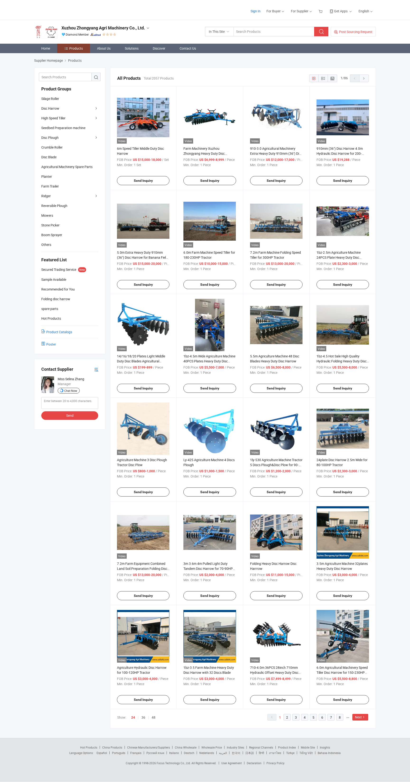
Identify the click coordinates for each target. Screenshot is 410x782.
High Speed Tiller (53, 118)
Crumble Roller (52, 147)
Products (76, 48)
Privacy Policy (275, 763)
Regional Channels (261, 747)
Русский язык (155, 753)
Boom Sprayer (51, 235)
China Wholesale (185, 747)
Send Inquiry (143, 181)
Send (70, 415)
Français (135, 753)
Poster (51, 344)
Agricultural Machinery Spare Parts (67, 166)
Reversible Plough (54, 205)
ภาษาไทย (275, 753)
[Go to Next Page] (363, 78)
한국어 (236, 753)
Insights (325, 747)
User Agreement (231, 763)
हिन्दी (261, 753)
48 (153, 717)
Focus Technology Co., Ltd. (174, 763)
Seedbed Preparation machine (63, 128)
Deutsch (189, 753)
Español (102, 753)
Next (358, 717)
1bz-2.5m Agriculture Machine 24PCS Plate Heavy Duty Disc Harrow (339, 257)
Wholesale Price (211, 747)
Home (45, 48)
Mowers (47, 215)
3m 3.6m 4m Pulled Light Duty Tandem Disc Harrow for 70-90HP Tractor (208, 568)
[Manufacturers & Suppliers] (64, 9)
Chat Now (70, 391)
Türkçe (290, 753)
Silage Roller (50, 98)
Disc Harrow (50, 108)
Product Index (287, 747)
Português (118, 753)
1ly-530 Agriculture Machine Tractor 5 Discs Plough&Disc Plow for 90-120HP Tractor (276, 465)
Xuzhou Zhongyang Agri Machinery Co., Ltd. (103, 27)
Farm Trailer (50, 186)
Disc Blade (48, 157)
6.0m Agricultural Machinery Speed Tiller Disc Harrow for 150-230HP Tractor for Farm (342, 672)
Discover (159, 48)
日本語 (249, 753)
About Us (104, 48)
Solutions (132, 48)
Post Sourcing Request (356, 31)
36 (143, 717)
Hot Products (88, 747)
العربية (223, 753)
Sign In (256, 11)
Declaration (254, 763)
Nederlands (206, 753)
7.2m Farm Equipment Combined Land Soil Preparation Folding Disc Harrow (142, 568)
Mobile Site (308, 747)
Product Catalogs (59, 332)
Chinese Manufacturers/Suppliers (148, 747)
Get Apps (340, 11)
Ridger (46, 196)
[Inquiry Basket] (321, 11)
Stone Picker (50, 225)
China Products (112, 747)
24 (133, 717)
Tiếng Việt (306, 753)
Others (46, 244)
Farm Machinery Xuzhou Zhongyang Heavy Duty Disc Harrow (204, 153)
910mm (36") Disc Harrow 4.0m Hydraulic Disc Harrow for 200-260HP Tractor (340, 153)
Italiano (174, 753)
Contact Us (188, 48)
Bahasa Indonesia (329, 753)
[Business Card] (96, 369)
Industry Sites (235, 747)
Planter (46, 176)
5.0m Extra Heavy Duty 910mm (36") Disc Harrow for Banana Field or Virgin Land (142, 257)
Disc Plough (50, 137)
